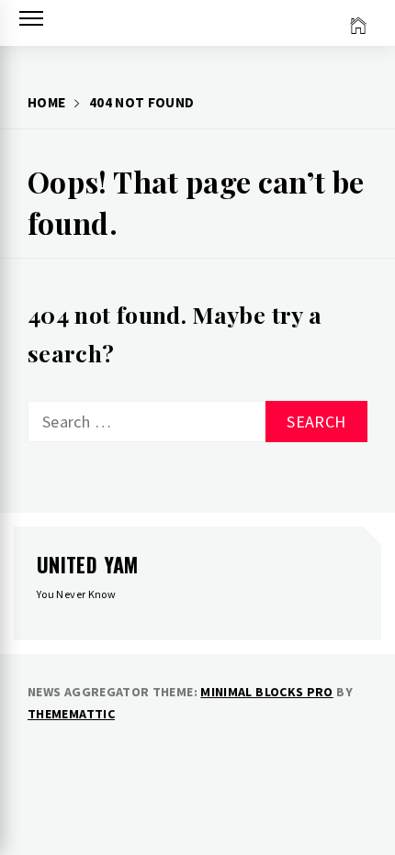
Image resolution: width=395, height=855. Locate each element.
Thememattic (71, 713)
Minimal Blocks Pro (266, 691)
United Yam (88, 564)
